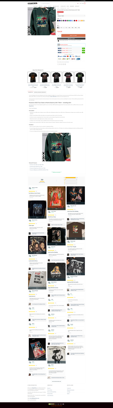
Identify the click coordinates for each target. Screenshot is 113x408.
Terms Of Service (50, 395)
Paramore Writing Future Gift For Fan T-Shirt (37, 168)
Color (58, 18)
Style (58, 13)
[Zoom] (29, 34)
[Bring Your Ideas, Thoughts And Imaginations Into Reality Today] (32, 3)
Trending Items (63, 8)
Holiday (49, 6)
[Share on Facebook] (58, 64)
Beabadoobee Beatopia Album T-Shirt (58, 377)
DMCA (68, 393)
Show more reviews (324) (56, 381)
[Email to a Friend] (61, 64)
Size (58, 25)
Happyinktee (31, 105)
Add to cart (73, 35)
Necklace (77, 6)
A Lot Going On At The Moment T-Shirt (38, 304)
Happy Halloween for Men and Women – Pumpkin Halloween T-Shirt (33, 85)
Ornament (72, 6)
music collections (53, 96)
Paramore (35, 108)
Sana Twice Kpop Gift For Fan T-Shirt (58, 260)
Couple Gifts (63, 6)
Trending (40, 6)
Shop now (35, 6)
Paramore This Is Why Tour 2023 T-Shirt (37, 164)
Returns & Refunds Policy (51, 391)
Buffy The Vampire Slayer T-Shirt (57, 224)
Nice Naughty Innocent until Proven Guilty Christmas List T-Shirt (56, 85)
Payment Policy (50, 393)
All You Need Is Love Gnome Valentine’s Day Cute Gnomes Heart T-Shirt (68, 85)
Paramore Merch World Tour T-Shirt (36, 166)
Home (58, 8)
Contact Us (69, 388)
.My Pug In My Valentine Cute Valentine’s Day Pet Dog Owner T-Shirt (45, 85)
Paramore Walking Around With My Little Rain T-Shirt (39, 169)
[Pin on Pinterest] (63, 64)
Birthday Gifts (56, 6)
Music (68, 8)
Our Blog (68, 391)
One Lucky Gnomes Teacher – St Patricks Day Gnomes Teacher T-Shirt (80, 85)
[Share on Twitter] (60, 64)
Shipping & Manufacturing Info (40, 92)
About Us (48, 388)
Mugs (68, 6)
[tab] (30, 92)
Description (30, 92)
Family (45, 6)
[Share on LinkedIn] (65, 64)
